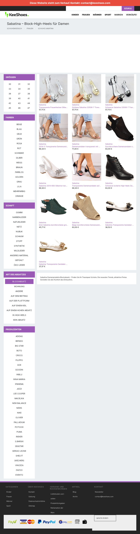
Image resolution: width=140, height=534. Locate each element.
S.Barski (19, 441)
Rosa (19, 143)
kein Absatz (19, 320)
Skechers (19, 460)
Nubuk (19, 231)
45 (10, 108)
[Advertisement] (70, 54)
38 (28, 93)
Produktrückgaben (58, 503)
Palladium (19, 422)
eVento (19, 475)
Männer (9, 501)
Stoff (19, 241)
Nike (19, 413)
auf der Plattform (19, 301)
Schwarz (19, 153)
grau (19, 182)
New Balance (19, 403)
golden (19, 177)
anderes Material (19, 255)
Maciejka (19, 398)
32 (28, 84)
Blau (19, 129)
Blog (74, 492)
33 (10, 89)
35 (28, 89)
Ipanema (19, 384)
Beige (19, 124)
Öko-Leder (19, 265)
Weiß (19, 162)
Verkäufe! (131, 15)
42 (10, 103)
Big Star (19, 346)
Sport (8, 506)
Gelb (19, 134)
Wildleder (19, 250)
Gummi (19, 212)
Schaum (19, 236)
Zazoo (19, 470)
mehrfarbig (19, 191)
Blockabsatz (19, 281)
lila (19, 186)
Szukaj (128, 8)
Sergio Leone (19, 451)
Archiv (75, 496)
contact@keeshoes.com (95, 3)
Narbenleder (19, 217)
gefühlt (19, 260)
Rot (19, 148)
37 (19, 93)
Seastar (19, 446)
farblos (19, 172)
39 (10, 98)
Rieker (19, 436)
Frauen (9, 496)
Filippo (19, 360)
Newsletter (99, 492)
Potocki (19, 427)
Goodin (19, 370)
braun (19, 167)
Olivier (19, 417)
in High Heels (19, 315)
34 (19, 89)
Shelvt (19, 456)
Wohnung (19, 286)
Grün (19, 138)
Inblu (19, 374)
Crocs (19, 355)
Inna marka (19, 379)
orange (19, 196)
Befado (19, 341)
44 (28, 103)
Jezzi (19, 389)
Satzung (32, 496)
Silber (19, 158)
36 (10, 93)
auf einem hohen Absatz (19, 310)
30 (10, 84)
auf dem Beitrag (19, 296)
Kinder (8, 492)
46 (19, 108)
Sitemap (32, 506)
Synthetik (19, 246)
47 (28, 108)
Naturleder (19, 222)
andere (19, 291)
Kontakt (32, 492)
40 (19, 98)
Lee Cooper (19, 393)
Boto (19, 350)
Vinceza (19, 465)
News (19, 408)
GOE (19, 365)
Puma (19, 432)
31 (19, 84)
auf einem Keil (19, 305)
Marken (118, 15)
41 (29, 98)
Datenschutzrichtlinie (37, 501)
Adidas (19, 336)
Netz (19, 227)
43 (19, 103)
